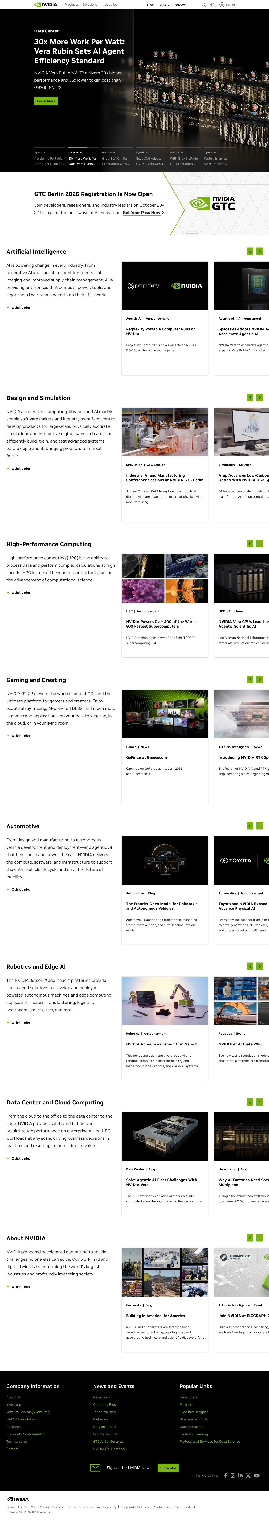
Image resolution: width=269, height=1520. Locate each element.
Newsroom (101, 1397)
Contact (189, 1507)
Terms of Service (80, 1507)
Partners (186, 1404)
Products (72, 4)
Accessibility (106, 1507)
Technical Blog (104, 1412)
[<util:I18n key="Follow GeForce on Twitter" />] (248, 1475)
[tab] (49, 157)
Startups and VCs (193, 1419)
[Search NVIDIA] (204, 4)
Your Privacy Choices (47, 1507)
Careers (12, 1449)
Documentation (192, 1426)
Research (13, 1426)
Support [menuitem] (180, 5)
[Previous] (250, 251)
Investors (13, 1404)
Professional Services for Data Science (210, 1441)
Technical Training (194, 1434)
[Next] (259, 251)
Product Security (166, 1507)
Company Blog (104, 1404)
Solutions (90, 4)
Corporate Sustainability (25, 1434)
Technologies (16, 1441)
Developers (188, 1397)
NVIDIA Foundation (21, 1419)
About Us (13, 1397)
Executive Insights (194, 1412)
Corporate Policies (134, 1507)
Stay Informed (104, 1426)
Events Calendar (106, 1434)
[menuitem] (72, 4)
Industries (109, 4)
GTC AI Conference (108, 1441)
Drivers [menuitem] (164, 5)
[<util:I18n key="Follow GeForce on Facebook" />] (225, 1475)
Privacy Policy (16, 1507)
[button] (212, 6)
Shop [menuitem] (150, 5)
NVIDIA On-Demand (109, 1449)
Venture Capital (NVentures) (28, 1412)
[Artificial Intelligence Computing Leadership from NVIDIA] (45, 4)
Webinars (100, 1419)
